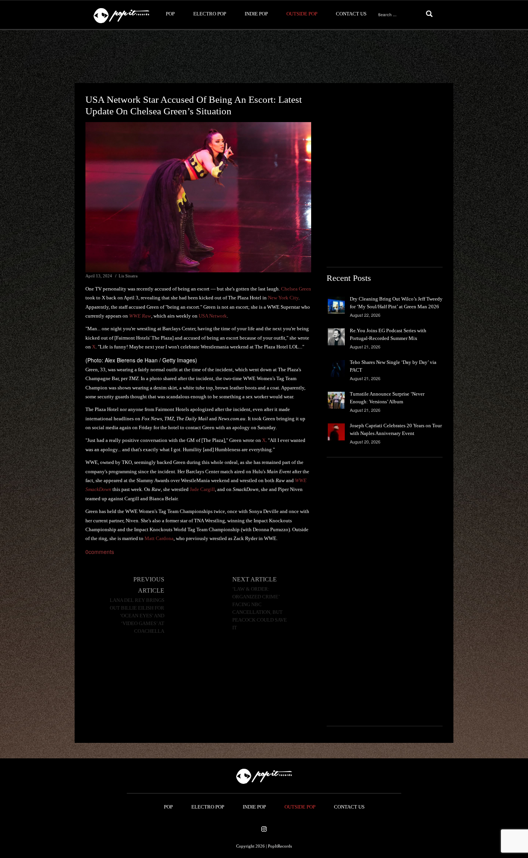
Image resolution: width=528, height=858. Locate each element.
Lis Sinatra (128, 276)
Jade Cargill (202, 489)
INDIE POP (256, 14)
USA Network (213, 316)
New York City (283, 298)
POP (170, 14)
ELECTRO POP (209, 14)
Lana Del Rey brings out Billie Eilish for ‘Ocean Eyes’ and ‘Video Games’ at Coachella (137, 616)
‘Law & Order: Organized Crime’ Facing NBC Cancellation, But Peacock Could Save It (259, 608)
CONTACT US (351, 14)
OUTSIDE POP (301, 14)
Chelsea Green (296, 289)
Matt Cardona (159, 538)
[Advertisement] (264, 56)
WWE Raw (140, 316)
